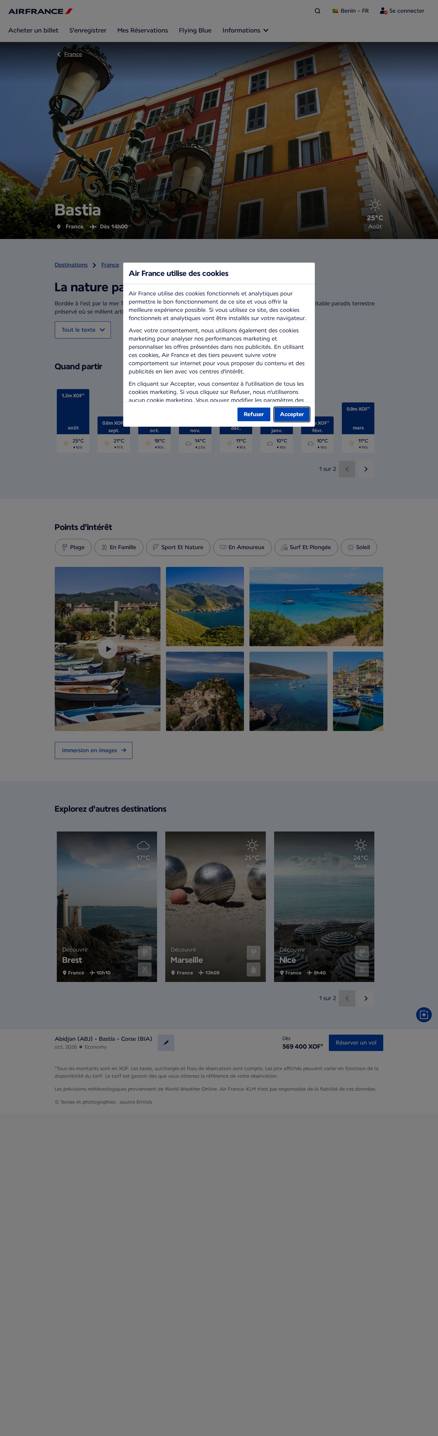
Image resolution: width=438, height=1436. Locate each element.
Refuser (254, 414)
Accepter (292, 414)
